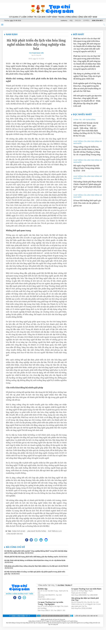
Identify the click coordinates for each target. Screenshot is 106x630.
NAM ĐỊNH (11, 34)
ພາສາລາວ (64, 20)
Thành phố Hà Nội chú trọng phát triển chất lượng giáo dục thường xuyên (31, 557)
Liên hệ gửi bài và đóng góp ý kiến (55, 616)
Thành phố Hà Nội (18, 531)
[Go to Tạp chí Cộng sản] (53, 9)
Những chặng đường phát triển (19, 594)
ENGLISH (78, 20)
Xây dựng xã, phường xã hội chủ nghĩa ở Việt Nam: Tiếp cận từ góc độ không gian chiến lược (87, 76)
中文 (71, 20)
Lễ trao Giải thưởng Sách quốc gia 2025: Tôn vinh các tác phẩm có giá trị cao (87, 203)
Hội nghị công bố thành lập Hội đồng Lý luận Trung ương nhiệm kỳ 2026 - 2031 (86, 168)
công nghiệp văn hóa (14, 534)
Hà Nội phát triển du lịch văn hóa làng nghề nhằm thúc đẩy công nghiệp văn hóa (36, 44)
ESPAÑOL (86, 20)
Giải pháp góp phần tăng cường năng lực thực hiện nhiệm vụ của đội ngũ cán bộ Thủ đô (36, 566)
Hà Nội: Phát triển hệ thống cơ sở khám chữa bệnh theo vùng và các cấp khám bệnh (34, 560)
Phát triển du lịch (55, 531)
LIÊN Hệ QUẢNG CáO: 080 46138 (86, 616)
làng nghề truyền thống (36, 531)
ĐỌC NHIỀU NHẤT (82, 114)
